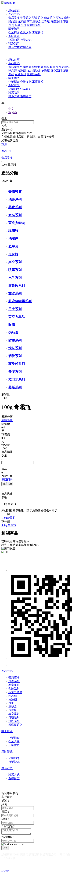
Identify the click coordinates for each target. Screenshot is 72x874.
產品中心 (14, 14)
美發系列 (15, 371)
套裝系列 (49, 17)
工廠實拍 (37, 32)
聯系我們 (14, 43)
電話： (5, 811)
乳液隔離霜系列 (20, 301)
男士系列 (15, 309)
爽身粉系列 (16, 364)
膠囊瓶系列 (34, 25)
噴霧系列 (15, 270)
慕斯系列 (15, 387)
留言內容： (9, 826)
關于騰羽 (14, 28)
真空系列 (56, 21)
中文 (11, 108)
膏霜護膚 (14, 17)
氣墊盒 (36, 21)
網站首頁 (14, 10)
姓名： (5, 804)
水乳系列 (20, 25)
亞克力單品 (16, 317)
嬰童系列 (37, 17)
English (12, 112)
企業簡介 (14, 32)
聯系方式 (14, 47)
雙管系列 (15, 293)
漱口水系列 (16, 379)
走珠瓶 (45, 21)
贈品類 (12, 21)
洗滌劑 (21, 21)
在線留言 (25, 47)
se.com (5, 870)
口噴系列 (14, 717)
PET (29, 21)
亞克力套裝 (63, 17)
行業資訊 (25, 39)
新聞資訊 (14, 36)
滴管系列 (15, 356)
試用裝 (13, 231)
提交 (5, 848)
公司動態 (14, 39)
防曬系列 (15, 340)
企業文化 (25, 32)
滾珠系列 (15, 348)
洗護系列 (25, 17)
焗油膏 (13, 332)
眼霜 (11, 324)
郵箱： (5, 818)
